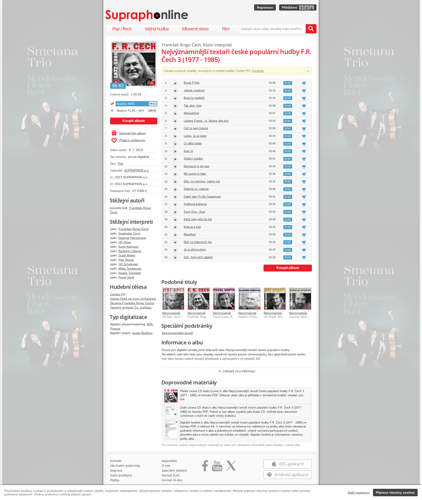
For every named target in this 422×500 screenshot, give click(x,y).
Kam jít (188, 151)
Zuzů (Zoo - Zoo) (194, 211)
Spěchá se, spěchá (196, 189)
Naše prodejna (121, 475)
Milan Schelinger (130, 268)
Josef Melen (126, 255)
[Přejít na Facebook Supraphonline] (205, 467)
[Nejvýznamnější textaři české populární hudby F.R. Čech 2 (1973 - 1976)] (198, 298)
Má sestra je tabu (195, 173)
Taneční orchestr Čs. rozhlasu (131, 307)
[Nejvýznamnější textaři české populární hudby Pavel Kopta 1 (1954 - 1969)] (224, 298)
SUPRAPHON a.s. (136, 170)
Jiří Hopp (124, 242)
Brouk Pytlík (192, 82)
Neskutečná (191, 113)
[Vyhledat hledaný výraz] (311, 28)
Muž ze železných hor (198, 242)
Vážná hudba (157, 29)
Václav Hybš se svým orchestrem (133, 298)
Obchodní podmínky (125, 466)
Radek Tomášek (129, 273)
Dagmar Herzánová (132, 238)
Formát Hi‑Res (172, 480)
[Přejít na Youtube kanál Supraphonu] (216, 467)
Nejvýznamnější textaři (177, 333)
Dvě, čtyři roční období (198, 257)
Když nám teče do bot (198, 219)
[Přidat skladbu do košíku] (304, 83)
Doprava (116, 470)
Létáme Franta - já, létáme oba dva (206, 120)
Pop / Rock (122, 29)
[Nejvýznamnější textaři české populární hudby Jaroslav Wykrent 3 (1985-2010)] (300, 298)
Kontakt (115, 461)
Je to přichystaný (195, 249)
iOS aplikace (291, 464)
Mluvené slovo (195, 29)
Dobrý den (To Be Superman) (202, 196)
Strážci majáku (193, 158)
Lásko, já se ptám (195, 136)
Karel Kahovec (128, 246)
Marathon (190, 234)
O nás (166, 466)
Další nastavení (358, 492)
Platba (114, 480)
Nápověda (169, 461)
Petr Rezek (126, 260)
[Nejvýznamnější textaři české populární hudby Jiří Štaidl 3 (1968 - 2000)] (275, 298)
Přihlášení (289, 7)
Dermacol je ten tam (196, 166)
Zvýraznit (258, 71)
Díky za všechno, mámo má (202, 181)
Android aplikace (290, 475)
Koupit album (133, 121)
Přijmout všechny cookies (395, 492)
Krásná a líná (192, 227)
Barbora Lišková (129, 251)
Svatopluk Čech (129, 233)
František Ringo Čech (133, 229)
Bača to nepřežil (194, 98)
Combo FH (117, 294)
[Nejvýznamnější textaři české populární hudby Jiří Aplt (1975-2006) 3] (173, 298)
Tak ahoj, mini (193, 105)
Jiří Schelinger (128, 264)
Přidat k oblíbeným (132, 140)
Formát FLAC (171, 475)
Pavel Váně (126, 277)
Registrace (265, 7)
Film (226, 29)
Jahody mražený (194, 90)
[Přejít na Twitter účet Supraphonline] (231, 467)
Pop (120, 163)
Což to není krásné (196, 128)
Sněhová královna (195, 204)
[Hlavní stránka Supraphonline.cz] (147, 16)
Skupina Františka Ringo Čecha (132, 303)
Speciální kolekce (174, 470)
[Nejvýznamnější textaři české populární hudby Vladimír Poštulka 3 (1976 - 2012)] (249, 298)
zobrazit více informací (239, 371)
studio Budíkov (142, 333)
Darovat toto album (132, 133)
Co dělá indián (193, 143)
